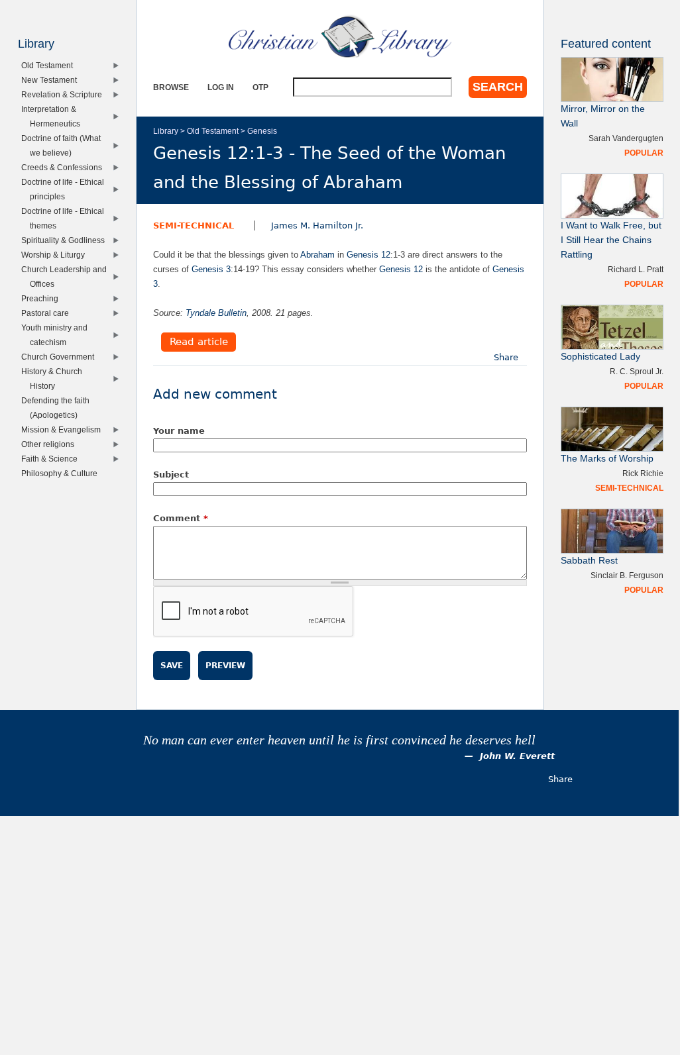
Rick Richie (642, 473)
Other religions (51, 444)
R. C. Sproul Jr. (636, 371)
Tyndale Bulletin (216, 313)
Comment (180, 518)
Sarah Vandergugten (626, 138)
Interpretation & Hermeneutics (53, 116)
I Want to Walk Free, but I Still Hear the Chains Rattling (611, 240)
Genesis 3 (211, 269)
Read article (199, 342)
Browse (171, 87)
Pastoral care (48, 313)
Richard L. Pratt (635, 269)
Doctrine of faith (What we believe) (64, 145)
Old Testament (213, 130)
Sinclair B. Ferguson (627, 575)
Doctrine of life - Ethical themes (66, 218)
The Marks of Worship (607, 459)
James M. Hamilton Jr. (317, 225)
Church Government (61, 356)
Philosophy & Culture (62, 473)
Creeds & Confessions (65, 167)
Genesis (262, 130)
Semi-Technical (193, 225)
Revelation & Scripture (65, 94)
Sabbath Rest (589, 561)
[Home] (340, 36)
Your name (179, 431)
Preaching (43, 298)
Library (165, 130)
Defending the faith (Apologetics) (58, 407)
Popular (643, 152)
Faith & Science (52, 458)
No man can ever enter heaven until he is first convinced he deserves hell (339, 740)
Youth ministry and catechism (57, 334)
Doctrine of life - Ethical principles (66, 189)
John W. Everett (517, 756)
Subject (171, 474)
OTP (260, 87)
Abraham (317, 255)
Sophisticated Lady (600, 357)
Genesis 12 (368, 255)
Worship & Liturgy (56, 254)
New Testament (52, 79)
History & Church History (55, 378)
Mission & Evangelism (64, 429)
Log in (220, 87)
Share (506, 357)
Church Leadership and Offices (67, 276)
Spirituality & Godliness (66, 240)
